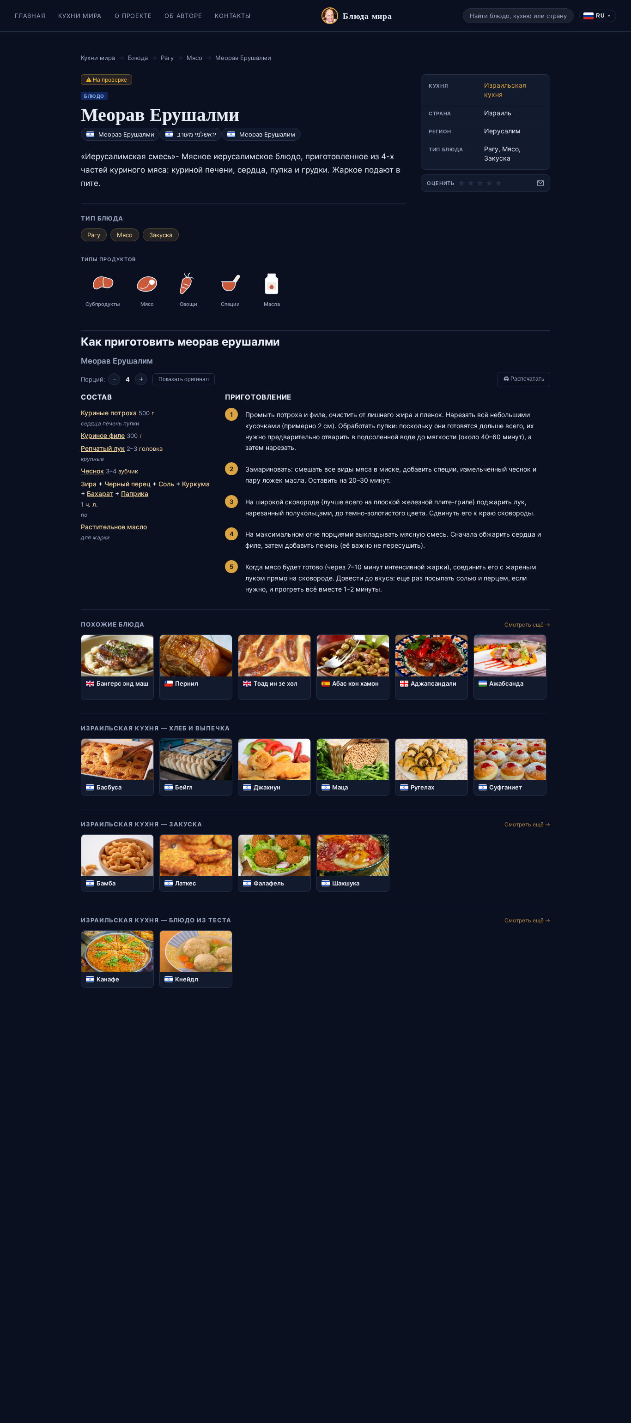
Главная (30, 15)
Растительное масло (114, 527)
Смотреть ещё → (527, 624)
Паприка (134, 493)
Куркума (196, 484)
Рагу (167, 57)
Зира (89, 484)
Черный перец (127, 484)
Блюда (138, 57)
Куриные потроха (109, 413)
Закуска (160, 235)
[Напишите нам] (540, 183)
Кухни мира (80, 15)
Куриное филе (103, 435)
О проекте (133, 15)
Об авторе (183, 15)
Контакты (232, 15)
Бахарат (100, 493)
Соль (166, 484)
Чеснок (92, 471)
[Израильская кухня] (90, 134)
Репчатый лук (103, 448)
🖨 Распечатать (524, 379)
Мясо (194, 57)
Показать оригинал (183, 379)
